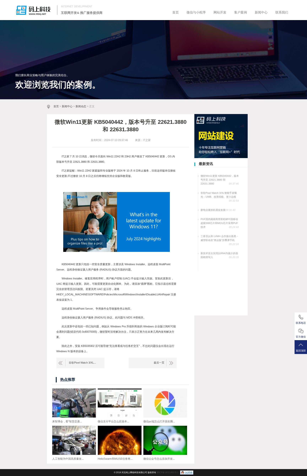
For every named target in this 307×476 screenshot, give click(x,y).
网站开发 (220, 12)
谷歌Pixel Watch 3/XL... (82, 362)
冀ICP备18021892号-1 (168, 472)
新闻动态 (81, 106)
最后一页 (159, 362)
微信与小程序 (196, 12)
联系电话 (301, 322)
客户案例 (240, 12)
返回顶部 (301, 350)
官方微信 (301, 336)
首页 (175, 12)
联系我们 (281, 12)
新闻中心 (261, 12)
